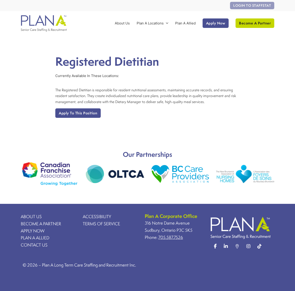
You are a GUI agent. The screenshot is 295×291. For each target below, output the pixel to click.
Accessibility (97, 216)
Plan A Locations (150, 23)
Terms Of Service (101, 223)
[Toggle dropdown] (167, 23)
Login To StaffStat (252, 5)
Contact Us (34, 245)
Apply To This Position (78, 113)
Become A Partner (255, 23)
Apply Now (215, 23)
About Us (122, 23)
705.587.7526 (170, 237)
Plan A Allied (185, 23)
